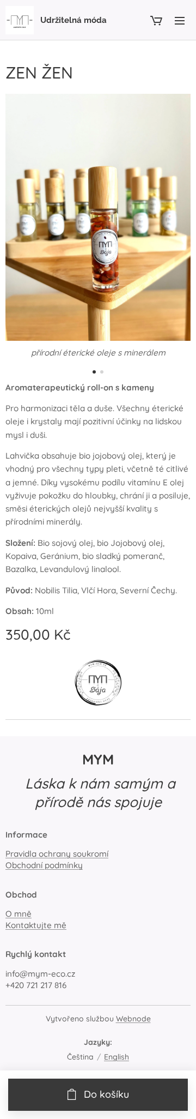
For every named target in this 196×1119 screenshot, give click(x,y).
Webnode (133, 1019)
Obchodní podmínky (44, 865)
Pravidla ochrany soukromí (56, 854)
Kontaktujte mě (35, 925)
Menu (180, 20)
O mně (18, 914)
